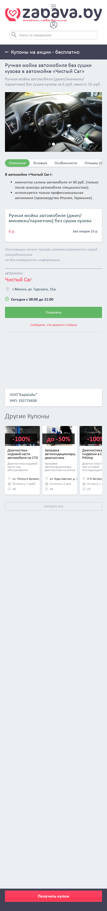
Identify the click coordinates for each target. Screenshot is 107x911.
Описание (17, 163)
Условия (40, 163)
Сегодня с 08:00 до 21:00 (32, 299)
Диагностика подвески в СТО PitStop (94, 454)
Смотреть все (53, 506)
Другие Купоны (27, 416)
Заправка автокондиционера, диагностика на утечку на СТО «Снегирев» (60, 457)
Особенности (65, 163)
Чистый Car (18, 279)
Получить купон (53, 896)
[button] (12, 122)
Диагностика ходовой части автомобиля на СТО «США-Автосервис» (22, 456)
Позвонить (53, 312)
